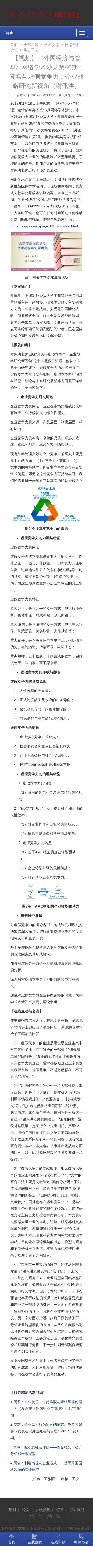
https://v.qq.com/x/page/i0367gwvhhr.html (44, 226)
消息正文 (31, 50)
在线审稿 (58, 1542)
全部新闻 (31, 45)
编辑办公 (81, 1542)
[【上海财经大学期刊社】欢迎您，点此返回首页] (44, 13)
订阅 (60, 1510)
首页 (9, 33)
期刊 (12, 1510)
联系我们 (77, 1510)
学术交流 (51, 45)
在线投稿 (43, 1510)
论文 (25, 1510)
